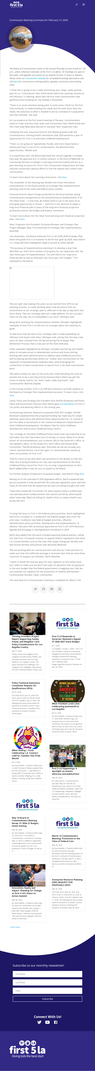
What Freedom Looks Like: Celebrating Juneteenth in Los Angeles (66, 706)
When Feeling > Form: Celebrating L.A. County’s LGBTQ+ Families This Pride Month (26, 754)
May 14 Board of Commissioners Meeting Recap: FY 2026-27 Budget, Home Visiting (25, 821)
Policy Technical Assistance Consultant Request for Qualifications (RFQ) (26, 685)
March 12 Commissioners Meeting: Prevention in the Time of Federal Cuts (66, 838)
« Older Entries (15, 927)
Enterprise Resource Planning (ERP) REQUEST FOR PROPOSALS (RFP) (67, 882)
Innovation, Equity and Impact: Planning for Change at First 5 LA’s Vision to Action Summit (27, 891)
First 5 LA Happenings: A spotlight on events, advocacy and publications (66, 771)
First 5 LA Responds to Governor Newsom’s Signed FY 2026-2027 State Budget (66, 639)
